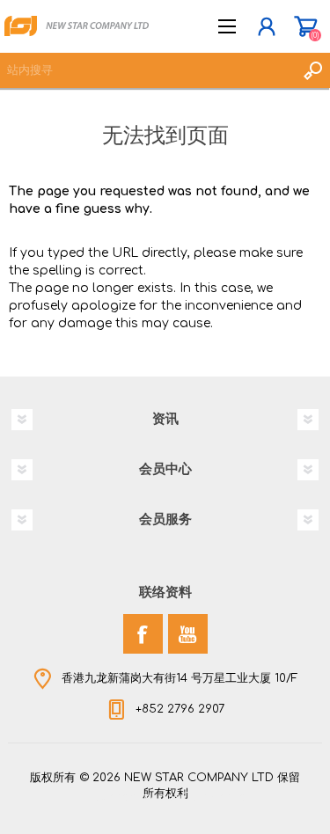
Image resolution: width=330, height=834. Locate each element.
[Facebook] (143, 634)
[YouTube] (188, 634)
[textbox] (147, 70)
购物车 (306, 26)
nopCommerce (202, 797)
